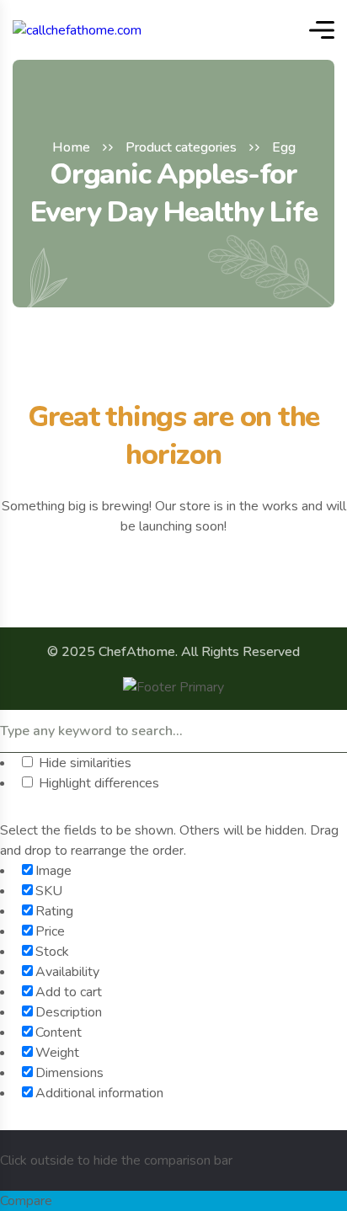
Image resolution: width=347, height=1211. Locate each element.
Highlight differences (97, 783)
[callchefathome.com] (77, 29)
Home (71, 147)
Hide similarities (83, 763)
